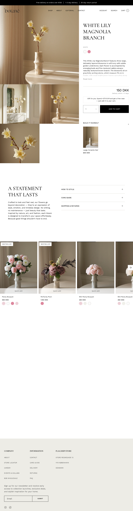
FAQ (31, 478)
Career (7, 468)
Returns (33, 473)
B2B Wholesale (11, 478)
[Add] (94, 144)
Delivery (34, 468)
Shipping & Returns (70, 206)
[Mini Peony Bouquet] (95, 268)
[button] (50, 10)
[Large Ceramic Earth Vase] (90, 137)
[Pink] (42, 303)
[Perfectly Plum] (57, 268)
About (6, 457)
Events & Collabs (11, 473)
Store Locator (10, 463)
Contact (33, 457)
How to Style (67, 189)
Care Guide (66, 198)
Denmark (60, 468)
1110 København (62, 463)
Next (130, 267)
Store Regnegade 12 (64, 457)
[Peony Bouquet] (18, 268)
